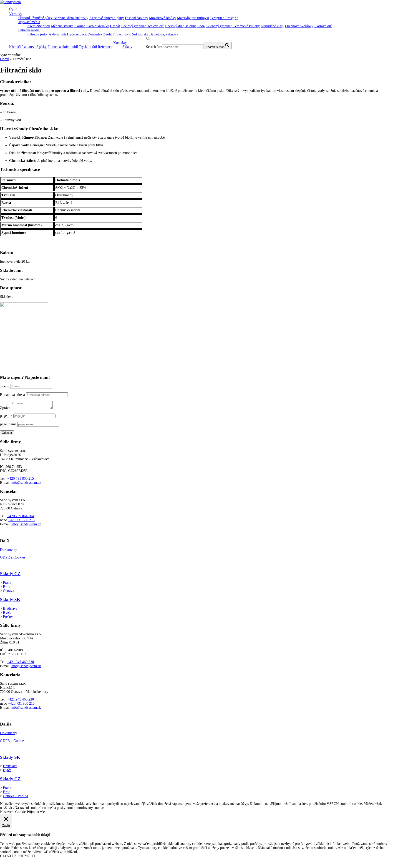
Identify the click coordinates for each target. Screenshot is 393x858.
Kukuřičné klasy (272, 26)
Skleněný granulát (219, 26)
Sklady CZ (10, 573)
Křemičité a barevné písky (28, 47)
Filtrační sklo (122, 34)
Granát (115, 26)
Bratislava (10, 608)
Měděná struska (62, 26)
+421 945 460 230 (20, 662)
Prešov (8, 617)
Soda (201, 26)
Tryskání (85, 47)
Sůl (94, 47)
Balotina (190, 26)
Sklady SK (10, 599)
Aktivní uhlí (57, 34)
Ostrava (8, 591)
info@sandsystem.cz (26, 482)
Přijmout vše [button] (36, 812)
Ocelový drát (174, 26)
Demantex (95, 34)
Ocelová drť (155, 26)
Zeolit (107, 34)
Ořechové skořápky (299, 26)
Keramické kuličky (246, 26)
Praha (7, 582)
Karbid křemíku (97, 26)
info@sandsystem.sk (26, 666)
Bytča (7, 612)
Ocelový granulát (133, 26)
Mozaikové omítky (162, 18)
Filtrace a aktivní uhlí (63, 47)
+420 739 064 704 (20, 516)
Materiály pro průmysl (193, 18)
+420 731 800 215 (20, 478)
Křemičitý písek (38, 26)
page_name (8, 424)
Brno (6, 587)
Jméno (4, 386)
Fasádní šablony (136, 18)
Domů (4, 59)
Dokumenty (8, 549)
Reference (105, 47)
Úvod (13, 10)
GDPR (5, 557)
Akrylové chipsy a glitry (106, 18)
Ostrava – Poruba (15, 796)
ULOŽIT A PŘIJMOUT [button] (17, 856)
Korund (80, 26)
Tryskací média (29, 22)
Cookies (19, 557)
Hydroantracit (77, 34)
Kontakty (120, 43)
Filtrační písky (37, 34)
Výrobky (15, 14)
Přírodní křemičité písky (35, 18)
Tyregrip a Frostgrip (224, 18)
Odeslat (7, 432)
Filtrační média (29, 30)
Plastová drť (323, 26)
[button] (148, 40)
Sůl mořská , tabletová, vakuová (155, 34)
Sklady (127, 47)
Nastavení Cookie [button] (13, 812)
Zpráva (5, 408)
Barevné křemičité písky (70, 18)
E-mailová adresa (12, 395)
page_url (6, 416)
